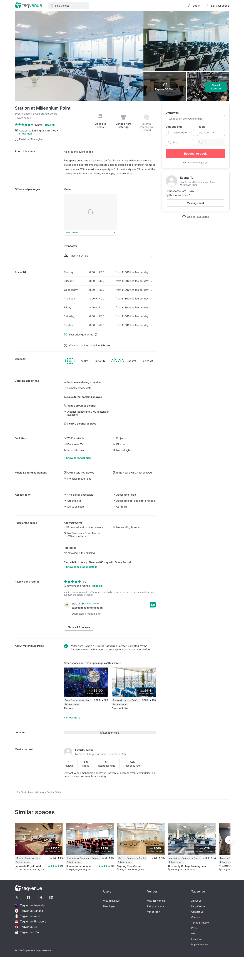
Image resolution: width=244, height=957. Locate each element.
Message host (195, 203)
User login (109, 906)
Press (194, 928)
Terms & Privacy (200, 922)
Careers (195, 917)
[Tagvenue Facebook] (28, 897)
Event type (172, 112)
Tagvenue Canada (31, 910)
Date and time (174, 126)
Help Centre (198, 906)
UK (16, 792)
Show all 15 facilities (78, 457)
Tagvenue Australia (32, 905)
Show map (25, 133)
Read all (50, 124)
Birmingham (27, 792)
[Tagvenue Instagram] (40, 897)
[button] (68, 5)
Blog (193, 933)
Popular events (199, 944)
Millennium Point (33, 645)
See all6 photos (216, 87)
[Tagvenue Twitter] (17, 897)
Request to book (195, 153)
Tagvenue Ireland (31, 916)
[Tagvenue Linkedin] (51, 897)
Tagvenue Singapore (33, 921)
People (201, 126)
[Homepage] (28, 5)
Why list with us (156, 900)
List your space (155, 906)
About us (196, 900)
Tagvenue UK (28, 926)
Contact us (197, 912)
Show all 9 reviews (79, 627)
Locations (196, 939)
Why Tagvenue (111, 900)
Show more (73, 717)
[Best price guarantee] (96, 334)
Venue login (153, 912)
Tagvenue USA (29, 932)
